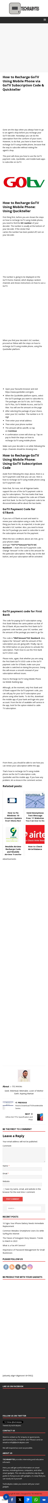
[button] (44, 19)
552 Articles (17, 1086)
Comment (7, 1146)
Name (6, 1166)
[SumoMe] (44, 1499)
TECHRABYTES (36, 1494)
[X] (20, 1499)
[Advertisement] (24, 47)
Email (5, 1173)
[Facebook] (12, 1499)
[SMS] (28, 1499)
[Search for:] (24, 1208)
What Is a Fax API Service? (14, 1245)
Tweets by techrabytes (12, 1425)
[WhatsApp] (36, 1499)
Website (6, 1181)
